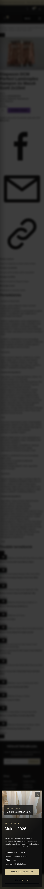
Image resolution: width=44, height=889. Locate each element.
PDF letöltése (22, 880)
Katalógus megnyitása (22, 872)
